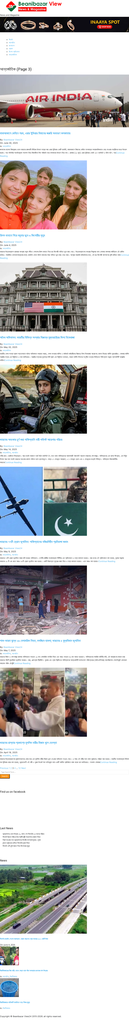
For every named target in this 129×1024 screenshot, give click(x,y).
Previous (4, 768)
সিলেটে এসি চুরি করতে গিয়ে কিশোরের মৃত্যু (16, 846)
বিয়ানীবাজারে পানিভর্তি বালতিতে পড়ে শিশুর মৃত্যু (15, 1002)
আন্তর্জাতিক (7, 146)
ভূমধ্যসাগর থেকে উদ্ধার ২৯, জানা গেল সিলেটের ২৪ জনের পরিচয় (23, 833)
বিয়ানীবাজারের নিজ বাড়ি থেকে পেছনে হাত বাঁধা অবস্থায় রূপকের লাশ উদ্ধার (24, 970)
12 (19, 768)
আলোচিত (15, 452)
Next (23, 768)
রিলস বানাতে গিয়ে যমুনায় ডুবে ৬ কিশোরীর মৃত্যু (22, 235)
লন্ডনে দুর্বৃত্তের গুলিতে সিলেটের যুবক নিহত (16, 843)
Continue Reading (12, 360)
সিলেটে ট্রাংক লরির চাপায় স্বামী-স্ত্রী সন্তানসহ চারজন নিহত (21, 836)
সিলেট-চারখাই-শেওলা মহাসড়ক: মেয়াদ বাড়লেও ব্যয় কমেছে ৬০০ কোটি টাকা (24, 938)
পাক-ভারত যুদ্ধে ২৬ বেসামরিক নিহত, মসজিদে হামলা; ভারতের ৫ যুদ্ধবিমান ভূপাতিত (40, 640)
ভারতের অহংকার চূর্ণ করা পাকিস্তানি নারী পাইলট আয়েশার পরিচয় (31, 439)
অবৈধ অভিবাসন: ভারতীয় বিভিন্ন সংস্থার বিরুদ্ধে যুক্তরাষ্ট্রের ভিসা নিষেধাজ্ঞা (37, 337)
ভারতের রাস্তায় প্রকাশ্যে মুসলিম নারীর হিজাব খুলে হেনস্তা (28, 742)
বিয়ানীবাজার (13, 976)
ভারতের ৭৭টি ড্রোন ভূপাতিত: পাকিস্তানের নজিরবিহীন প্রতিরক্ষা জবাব (34, 542)
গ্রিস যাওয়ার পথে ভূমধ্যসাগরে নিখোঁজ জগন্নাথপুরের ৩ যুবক (22, 840)
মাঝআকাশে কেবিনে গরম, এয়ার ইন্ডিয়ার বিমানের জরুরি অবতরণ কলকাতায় (35, 133)
